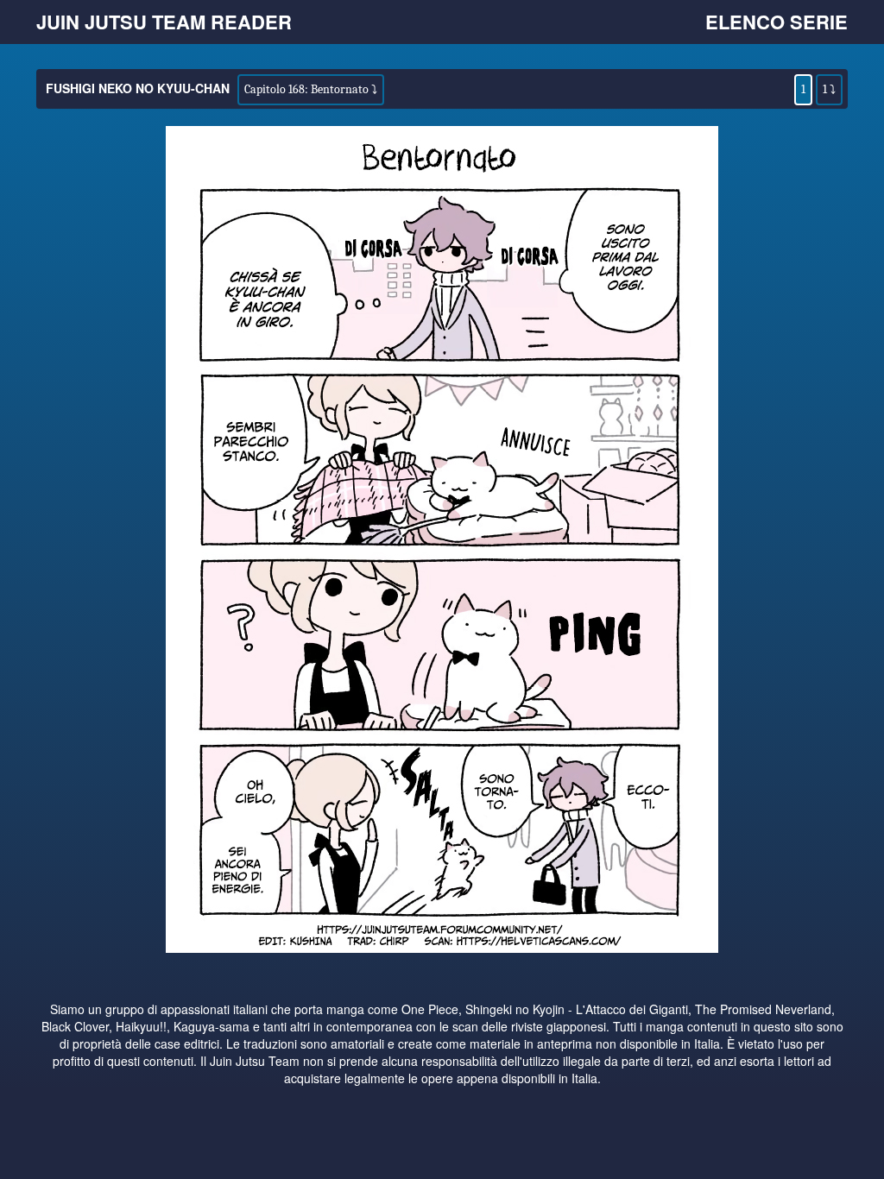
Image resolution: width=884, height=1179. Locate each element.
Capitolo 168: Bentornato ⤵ (310, 89)
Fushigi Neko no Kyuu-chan (138, 88)
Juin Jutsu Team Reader (164, 21)
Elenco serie (776, 21)
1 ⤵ (829, 89)
